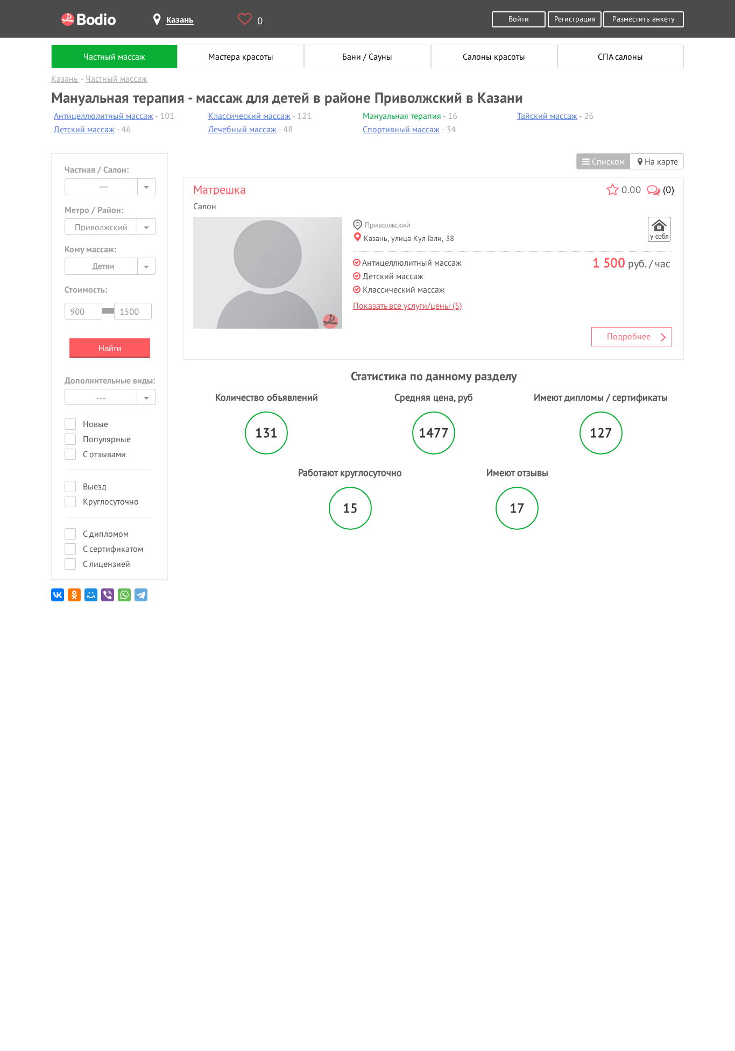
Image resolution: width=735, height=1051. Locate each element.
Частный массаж (114, 56)
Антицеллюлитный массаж (103, 115)
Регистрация (575, 18)
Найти (109, 348)
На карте (660, 161)
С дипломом (106, 533)
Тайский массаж (547, 115)
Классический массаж (249, 115)
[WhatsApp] (125, 598)
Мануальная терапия (402, 115)
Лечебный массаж (242, 129)
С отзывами (104, 454)
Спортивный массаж (401, 129)
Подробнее (629, 336)
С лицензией (106, 563)
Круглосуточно (111, 501)
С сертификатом (113, 548)
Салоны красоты (494, 56)
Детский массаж (84, 129)
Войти (518, 18)
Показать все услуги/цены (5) (407, 305)
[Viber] (108, 598)
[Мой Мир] (91, 598)
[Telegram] (142, 598)
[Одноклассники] (75, 598)
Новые (95, 423)
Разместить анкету (643, 18)
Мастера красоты (240, 56)
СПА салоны (620, 56)
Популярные (107, 439)
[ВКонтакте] (58, 598)
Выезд (95, 486)
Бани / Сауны (367, 56)
